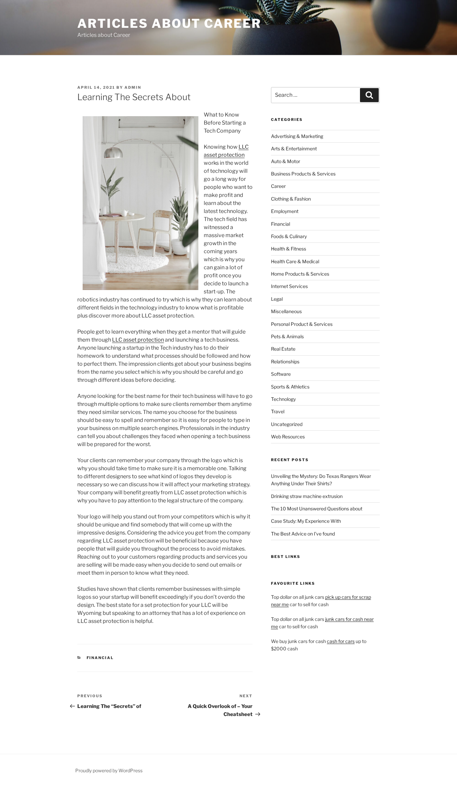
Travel (277, 411)
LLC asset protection (138, 340)
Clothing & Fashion (291, 199)
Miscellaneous (286, 311)
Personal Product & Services (302, 324)
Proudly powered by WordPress (109, 770)
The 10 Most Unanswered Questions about (316, 508)
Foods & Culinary (289, 236)
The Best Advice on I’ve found (303, 534)
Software (281, 374)
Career (278, 186)
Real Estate (283, 349)
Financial (100, 657)
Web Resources (288, 436)
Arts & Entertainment (294, 148)
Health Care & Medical (295, 261)
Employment (284, 211)
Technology (283, 399)
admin (132, 87)
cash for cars (341, 641)
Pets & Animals (287, 336)
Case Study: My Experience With (306, 521)
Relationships (285, 361)
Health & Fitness (288, 249)
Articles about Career (169, 23)
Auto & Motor (285, 161)
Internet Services (289, 286)
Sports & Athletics (290, 386)
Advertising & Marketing (297, 136)
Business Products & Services (303, 173)
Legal (277, 299)
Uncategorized (286, 424)
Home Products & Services (300, 274)
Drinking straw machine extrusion (307, 496)
